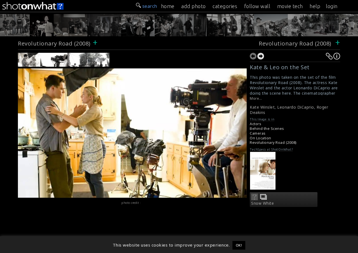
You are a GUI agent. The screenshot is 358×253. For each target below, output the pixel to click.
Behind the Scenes (267, 128)
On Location (260, 138)
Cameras (258, 133)
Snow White (262, 203)
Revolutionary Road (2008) (54, 43)
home (168, 6)
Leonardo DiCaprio (295, 107)
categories (225, 6)
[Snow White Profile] (254, 198)
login (332, 6)
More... (256, 98)
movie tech (290, 6)
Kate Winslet (262, 107)
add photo (193, 6)
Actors (255, 123)
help (315, 6)
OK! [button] (239, 245)
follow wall (257, 6)
